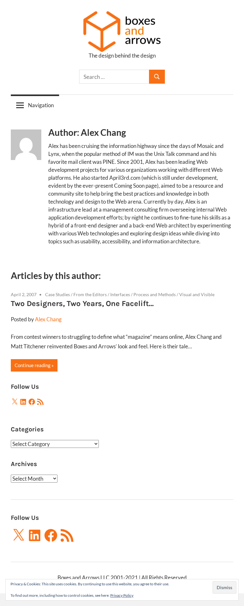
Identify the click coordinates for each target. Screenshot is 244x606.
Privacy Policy (121, 595)
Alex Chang (48, 319)
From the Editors (90, 294)
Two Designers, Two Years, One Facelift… (82, 303)
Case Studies (57, 294)
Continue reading (33, 365)
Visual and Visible (196, 294)
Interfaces (120, 294)
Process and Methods (154, 294)
